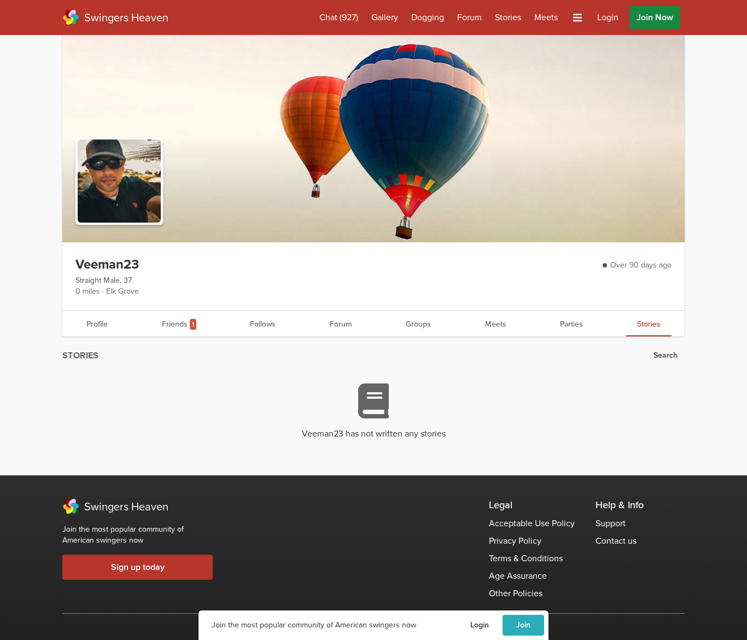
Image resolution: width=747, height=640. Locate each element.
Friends (178, 324)
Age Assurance (518, 575)
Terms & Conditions (526, 558)
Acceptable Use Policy (532, 523)
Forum (469, 17)
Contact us (616, 540)
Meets (546, 17)
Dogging (427, 17)
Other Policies (515, 593)
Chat (338, 17)
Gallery (384, 17)
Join (523, 625)
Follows (263, 324)
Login (479, 625)
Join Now (655, 17)
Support (611, 523)
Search (665, 355)
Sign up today (138, 567)
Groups (418, 324)
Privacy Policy (515, 540)
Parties (571, 324)
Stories (508, 17)
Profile (97, 324)
